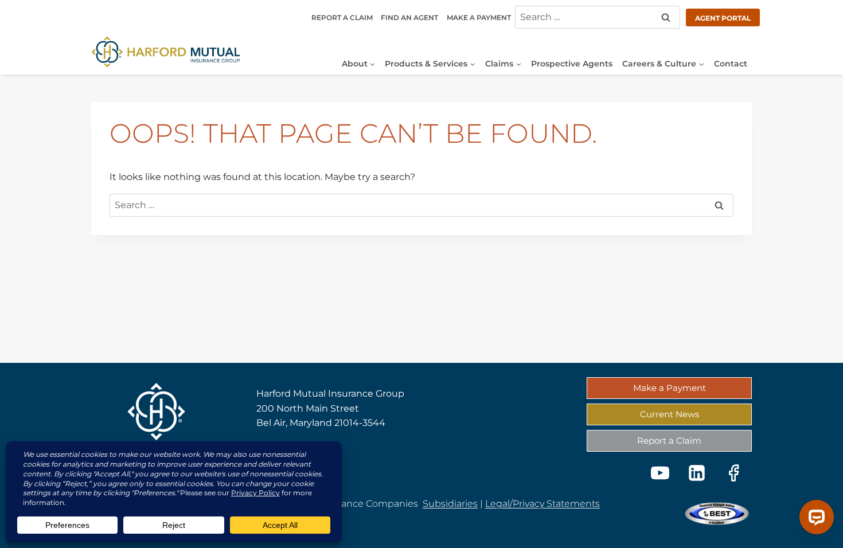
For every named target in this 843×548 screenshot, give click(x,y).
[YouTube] (660, 473)
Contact (730, 63)
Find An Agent (409, 17)
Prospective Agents (571, 63)
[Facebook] (733, 473)
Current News (669, 414)
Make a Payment (479, 17)
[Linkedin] (696, 473)
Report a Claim (342, 17)
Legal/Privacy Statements (542, 503)
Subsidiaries (450, 503)
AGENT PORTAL (723, 18)
